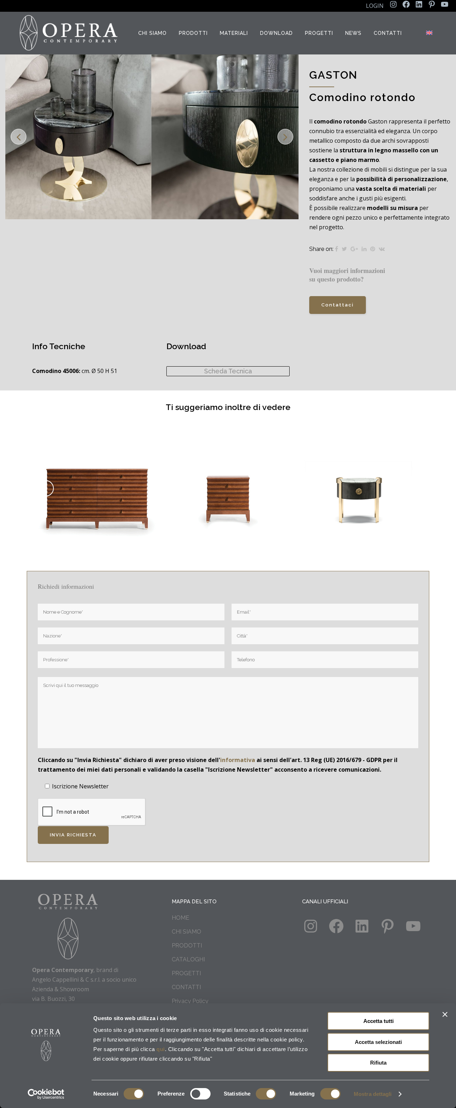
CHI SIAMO (186, 931)
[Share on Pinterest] (372, 249)
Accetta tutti (378, 1021)
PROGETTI (186, 973)
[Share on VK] (382, 249)
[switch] (200, 1093)
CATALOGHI (188, 959)
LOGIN (375, 6)
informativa (237, 760)
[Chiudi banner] (444, 1014)
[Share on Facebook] (336, 249)
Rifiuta (378, 1063)
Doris (359, 480)
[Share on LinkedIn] (364, 249)
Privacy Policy (190, 1001)
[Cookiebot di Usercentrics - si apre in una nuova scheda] (46, 1094)
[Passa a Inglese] (430, 33)
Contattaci (337, 305)
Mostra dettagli (373, 1094)
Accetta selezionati (378, 1042)
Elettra (97, 480)
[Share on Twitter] (344, 249)
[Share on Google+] (354, 249)
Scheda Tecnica (228, 371)
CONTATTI (186, 987)
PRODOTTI (187, 945)
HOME (180, 917)
